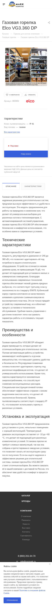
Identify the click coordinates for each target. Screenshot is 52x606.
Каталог (26, 496)
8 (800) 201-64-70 (26, 556)
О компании (26, 516)
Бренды (26, 501)
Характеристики (33, 186)
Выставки (26, 528)
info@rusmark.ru (28, 561)
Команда (26, 540)
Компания (25, 511)
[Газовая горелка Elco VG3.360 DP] (26, 67)
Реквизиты (26, 520)
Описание (11, 186)
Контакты (26, 532)
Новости (26, 524)
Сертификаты (26, 536)
